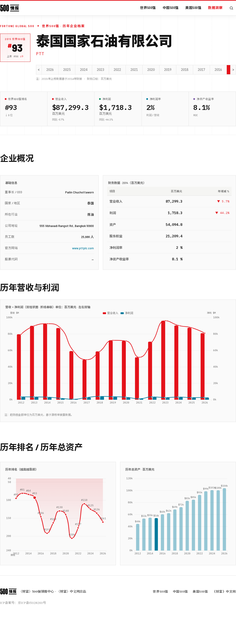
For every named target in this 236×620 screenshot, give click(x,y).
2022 (117, 70)
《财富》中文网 (224, 591)
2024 (83, 70)
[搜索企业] (231, 8)
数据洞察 (215, 8)
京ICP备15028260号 (32, 603)
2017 (201, 70)
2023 (100, 70)
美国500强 (193, 8)
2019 (167, 70)
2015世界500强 (15, 38)
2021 (134, 70)
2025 (67, 70)
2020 (151, 70)
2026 (50, 70)
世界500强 (148, 8)
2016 (218, 70)
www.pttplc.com (83, 248)
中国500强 (171, 8)
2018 (184, 70)
